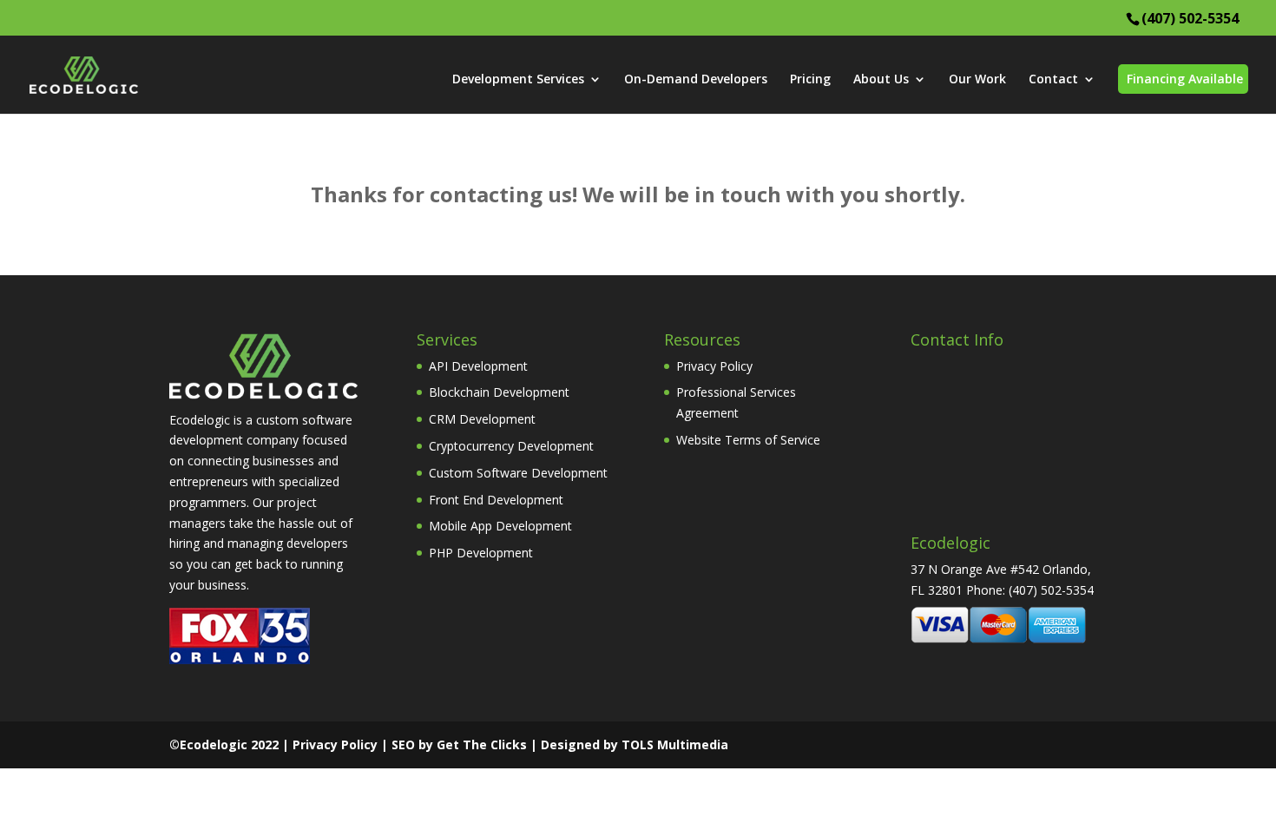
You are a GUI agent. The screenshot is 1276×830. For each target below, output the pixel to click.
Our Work (977, 80)
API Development (478, 366)
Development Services (518, 80)
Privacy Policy (714, 366)
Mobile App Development (500, 525)
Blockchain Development (499, 392)
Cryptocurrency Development (511, 446)
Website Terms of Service (748, 439)
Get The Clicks (482, 744)
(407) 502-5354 (1190, 18)
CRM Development (482, 419)
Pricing (810, 80)
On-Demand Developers (695, 80)
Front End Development (496, 499)
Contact (1053, 80)
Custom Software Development (518, 472)
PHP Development (481, 552)
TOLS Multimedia (675, 744)
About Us (881, 80)
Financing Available (1185, 78)
